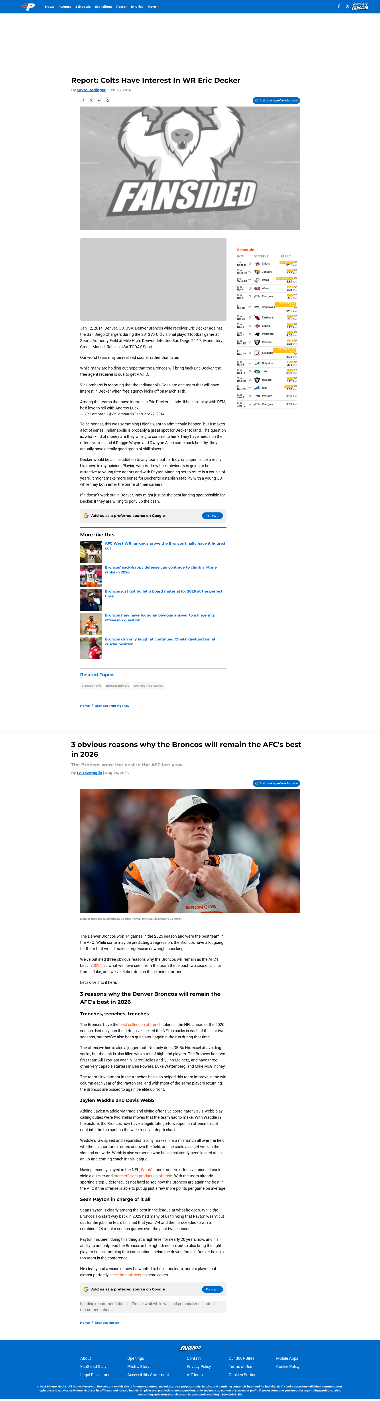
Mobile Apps (287, 1358)
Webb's (147, 1169)
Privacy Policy (199, 1366)
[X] (347, 6)
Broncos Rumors (117, 685)
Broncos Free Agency (148, 685)
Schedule (83, 7)
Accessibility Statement (148, 1374)
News (49, 7)
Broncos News (91, 685)
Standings (103, 7)
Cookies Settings (243, 1374)
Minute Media (56, 1386)
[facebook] (339, 6)
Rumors (64, 7)
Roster (121, 7)
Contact (194, 1358)
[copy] (107, 100)
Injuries (137, 7)
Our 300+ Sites (241, 1358)
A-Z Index (195, 1374)
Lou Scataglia (89, 773)
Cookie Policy (288, 1366)
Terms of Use (240, 1366)
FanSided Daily (93, 1366)
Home (85, 706)
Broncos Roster (107, 1323)
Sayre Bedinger (91, 90)
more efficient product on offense (143, 1176)
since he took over (126, 1275)
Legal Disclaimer (95, 1374)
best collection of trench (140, 1024)
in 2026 (95, 965)
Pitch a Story (138, 1366)
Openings (135, 1358)
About (85, 1358)
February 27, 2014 (149, 413)
